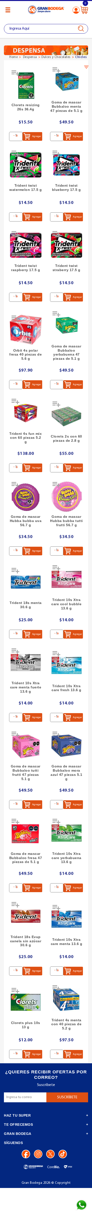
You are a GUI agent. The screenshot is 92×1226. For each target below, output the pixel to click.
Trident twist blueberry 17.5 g (66, 187)
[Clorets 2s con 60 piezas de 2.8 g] (66, 415)
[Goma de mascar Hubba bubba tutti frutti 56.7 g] (66, 496)
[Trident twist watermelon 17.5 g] (25, 164)
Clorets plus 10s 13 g (25, 1025)
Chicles (81, 57)
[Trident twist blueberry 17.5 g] (66, 164)
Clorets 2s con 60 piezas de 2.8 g (66, 438)
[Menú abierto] (8, 10)
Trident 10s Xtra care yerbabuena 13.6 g (66, 858)
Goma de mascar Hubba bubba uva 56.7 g (26, 521)
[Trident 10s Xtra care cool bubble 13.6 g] (66, 579)
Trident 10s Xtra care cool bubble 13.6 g (66, 604)
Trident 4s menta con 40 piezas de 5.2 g (66, 1024)
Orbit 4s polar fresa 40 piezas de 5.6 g (25, 354)
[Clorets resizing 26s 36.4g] (25, 84)
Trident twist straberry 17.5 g (66, 268)
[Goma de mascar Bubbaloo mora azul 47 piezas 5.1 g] (66, 746)
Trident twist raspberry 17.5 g (25, 268)
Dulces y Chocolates (56, 57)
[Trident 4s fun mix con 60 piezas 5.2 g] (25, 413)
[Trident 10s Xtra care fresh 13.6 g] (66, 665)
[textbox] (46, 29)
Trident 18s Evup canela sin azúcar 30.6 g (25, 941)
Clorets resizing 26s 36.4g (26, 107)
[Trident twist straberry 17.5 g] (66, 245)
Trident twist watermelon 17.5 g (25, 187)
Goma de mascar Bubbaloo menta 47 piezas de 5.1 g (66, 106)
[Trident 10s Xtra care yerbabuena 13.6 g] (66, 833)
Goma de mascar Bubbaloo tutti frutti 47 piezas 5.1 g (25, 772)
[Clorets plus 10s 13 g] (25, 1002)
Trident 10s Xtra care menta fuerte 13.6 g (25, 687)
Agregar (36, 136)
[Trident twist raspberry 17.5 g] (25, 245)
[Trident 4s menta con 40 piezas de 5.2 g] (66, 999)
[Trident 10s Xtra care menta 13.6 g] (66, 919)
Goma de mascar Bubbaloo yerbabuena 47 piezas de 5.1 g (66, 352)
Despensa (30, 57)
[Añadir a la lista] (16, 74)
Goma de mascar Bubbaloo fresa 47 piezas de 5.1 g (25, 858)
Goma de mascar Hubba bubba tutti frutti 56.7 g (66, 521)
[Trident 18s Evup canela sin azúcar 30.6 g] (25, 916)
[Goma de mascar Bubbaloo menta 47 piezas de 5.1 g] (66, 81)
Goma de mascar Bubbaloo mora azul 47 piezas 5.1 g (66, 772)
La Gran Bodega (46, 10)
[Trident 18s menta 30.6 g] (25, 582)
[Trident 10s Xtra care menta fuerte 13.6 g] (25, 662)
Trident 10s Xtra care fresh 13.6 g (66, 688)
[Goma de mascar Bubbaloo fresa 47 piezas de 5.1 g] (25, 833)
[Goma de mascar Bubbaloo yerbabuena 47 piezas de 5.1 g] (66, 325)
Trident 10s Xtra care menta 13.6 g (66, 942)
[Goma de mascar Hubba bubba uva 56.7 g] (25, 496)
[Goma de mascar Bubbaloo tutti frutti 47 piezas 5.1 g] (25, 746)
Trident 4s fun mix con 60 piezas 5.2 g (25, 438)
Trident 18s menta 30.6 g (26, 605)
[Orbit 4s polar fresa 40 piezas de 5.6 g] (25, 329)
